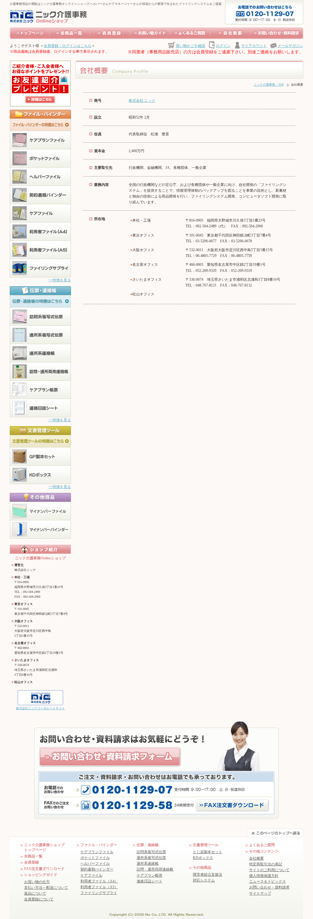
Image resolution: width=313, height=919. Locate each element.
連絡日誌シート (149, 881)
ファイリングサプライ (98, 893)
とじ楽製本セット (207, 852)
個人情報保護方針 (263, 876)
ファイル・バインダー (98, 845)
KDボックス (203, 858)
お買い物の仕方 (37, 882)
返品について (35, 893)
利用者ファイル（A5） (99, 887)
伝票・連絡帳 (148, 845)
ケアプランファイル (96, 852)
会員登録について (38, 899)
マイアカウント (254, 46)
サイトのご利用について (269, 870)
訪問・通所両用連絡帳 (155, 869)
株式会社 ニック (142, 100)
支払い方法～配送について (46, 887)
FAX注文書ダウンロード (44, 869)
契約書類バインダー (96, 869)
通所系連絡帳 (148, 863)
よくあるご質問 (262, 845)
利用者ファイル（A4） (99, 881)
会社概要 (256, 858)
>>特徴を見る (59, 280)
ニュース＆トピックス (267, 881)
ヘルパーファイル (95, 863)
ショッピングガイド (40, 875)
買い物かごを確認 (190, 46)
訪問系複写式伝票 (151, 852)
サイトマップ (260, 893)
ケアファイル (91, 875)
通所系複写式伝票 (151, 858)
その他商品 (202, 867)
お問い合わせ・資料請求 (269, 887)
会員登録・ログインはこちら (67, 46)
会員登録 (31, 862)
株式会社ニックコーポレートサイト (40, 708)
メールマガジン (290, 46)
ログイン (223, 46)
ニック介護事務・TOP (269, 84)
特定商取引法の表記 (265, 864)
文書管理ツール (206, 845)
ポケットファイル (95, 858)
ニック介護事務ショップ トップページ (44, 847)
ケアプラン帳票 (149, 875)
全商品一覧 (33, 856)
